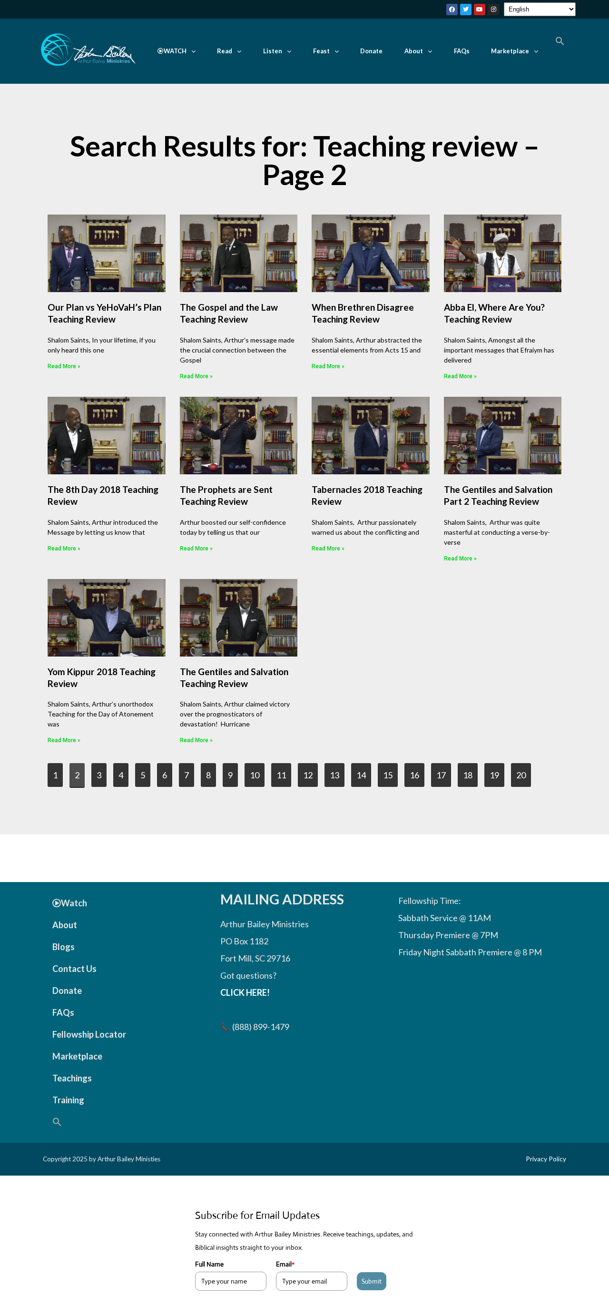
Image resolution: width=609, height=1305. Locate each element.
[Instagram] (493, 9)
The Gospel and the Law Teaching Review (229, 313)
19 (496, 771)
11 (283, 771)
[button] (176, 51)
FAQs (462, 51)
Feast (321, 51)
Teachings (72, 1078)
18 (470, 771)
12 (310, 771)
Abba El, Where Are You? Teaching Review (494, 313)
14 (363, 771)
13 (336, 771)
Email (285, 1264)
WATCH (175, 51)
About (413, 51)
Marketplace (510, 51)
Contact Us (74, 968)
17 (443, 771)
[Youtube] (479, 9)
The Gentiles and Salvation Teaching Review (234, 677)
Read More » (64, 366)
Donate (371, 51)
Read (224, 51)
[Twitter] (465, 9)
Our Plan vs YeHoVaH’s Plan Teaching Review (104, 313)
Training (68, 1100)
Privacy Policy (546, 1159)
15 (390, 771)
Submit (372, 1281)
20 (523, 771)
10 (257, 771)
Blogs (63, 947)
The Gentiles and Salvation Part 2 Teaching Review (498, 495)
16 (416, 771)
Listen (272, 51)
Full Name (209, 1264)
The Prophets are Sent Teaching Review (226, 495)
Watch (74, 903)
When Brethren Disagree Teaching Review (363, 313)
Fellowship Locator (89, 1034)
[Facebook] (452, 9)
